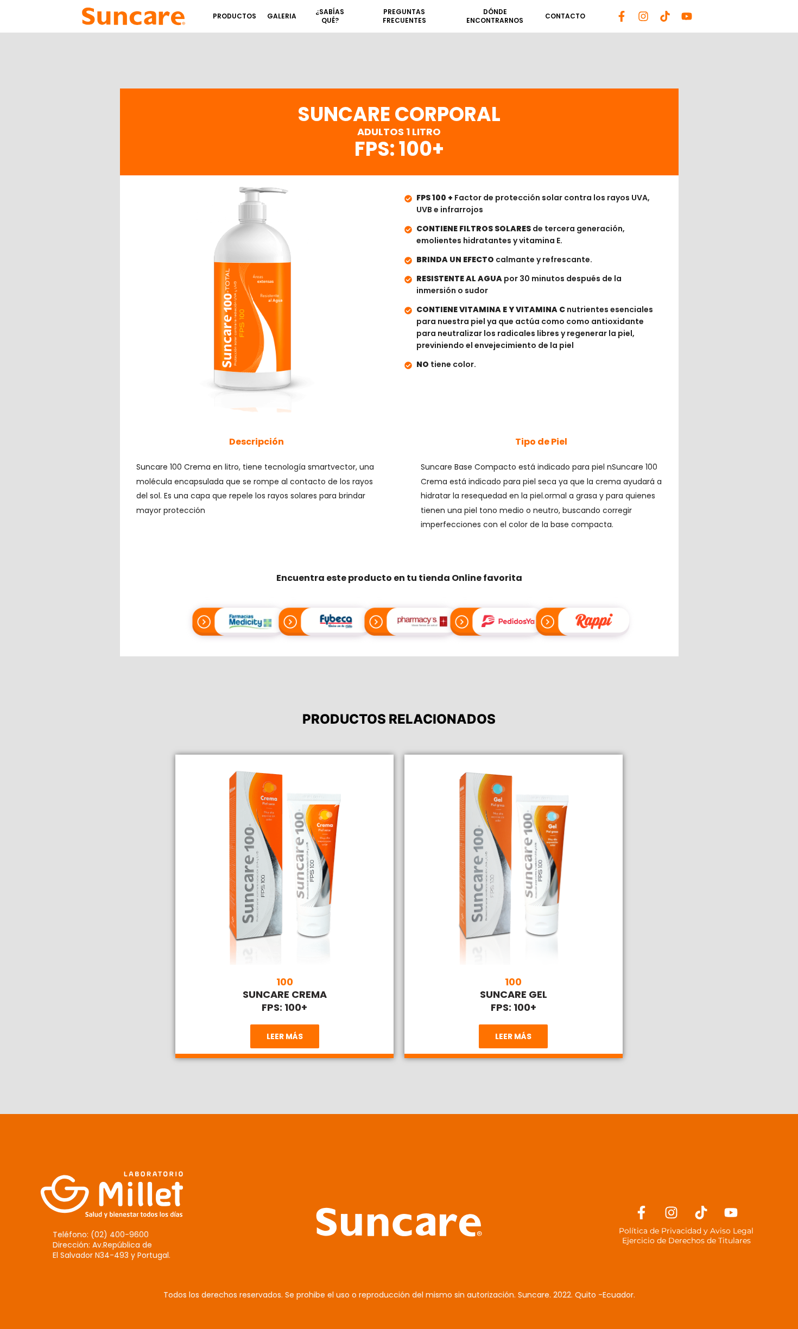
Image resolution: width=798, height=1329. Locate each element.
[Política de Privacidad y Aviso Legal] (686, 1231)
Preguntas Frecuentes (404, 16)
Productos (234, 16)
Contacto (565, 16)
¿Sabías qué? (329, 16)
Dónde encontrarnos (494, 16)
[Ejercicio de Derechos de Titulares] (686, 1240)
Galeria (281, 16)
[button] (284, 1036)
